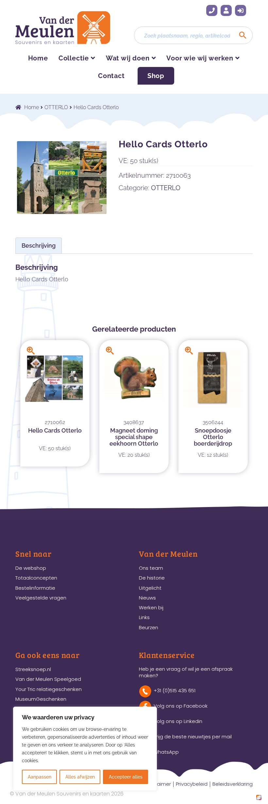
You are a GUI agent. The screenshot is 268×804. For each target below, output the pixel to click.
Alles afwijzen (80, 776)
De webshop (30, 568)
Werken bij (151, 607)
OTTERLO (56, 107)
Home (38, 58)
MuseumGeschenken (40, 699)
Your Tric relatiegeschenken (48, 689)
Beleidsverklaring (232, 783)
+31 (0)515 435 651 (211, 10)
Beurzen (148, 627)
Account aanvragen (226, 10)
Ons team (151, 568)
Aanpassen (39, 776)
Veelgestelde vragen (40, 597)
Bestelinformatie (35, 587)
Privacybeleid (192, 783)
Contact (111, 76)
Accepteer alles (125, 776)
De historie (152, 577)
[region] (85, 749)
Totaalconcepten (36, 577)
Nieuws (147, 597)
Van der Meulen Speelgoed (48, 679)
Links (144, 617)
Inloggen (240, 10)
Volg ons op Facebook (181, 705)
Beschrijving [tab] (39, 245)
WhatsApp (166, 751)
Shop (155, 76)
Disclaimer (158, 783)
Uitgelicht (150, 587)
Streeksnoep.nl (33, 669)
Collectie (74, 58)
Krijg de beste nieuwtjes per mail (193, 736)
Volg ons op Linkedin (178, 721)
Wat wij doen (128, 58)
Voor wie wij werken (199, 58)
